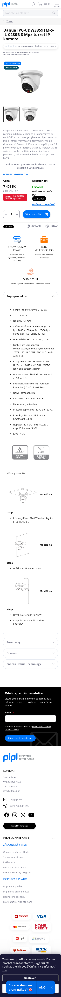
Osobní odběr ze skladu (16, 852)
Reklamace (9, 862)
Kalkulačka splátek (19, 197)
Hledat (54, 13)
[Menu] (57, 4)
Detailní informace (14, 174)
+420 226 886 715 (19, 805)
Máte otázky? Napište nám (17, 901)
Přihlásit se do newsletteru (20, 738)
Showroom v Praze (13, 857)
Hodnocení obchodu (14, 896)
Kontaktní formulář (19, 825)
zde (4, 970)
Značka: (16, 55)
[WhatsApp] (22, 814)
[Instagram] (14, 814)
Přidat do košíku (33, 214)
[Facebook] (6, 814)
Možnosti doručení (43, 204)
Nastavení (30, 978)
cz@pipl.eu (16, 799)
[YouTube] (31, 814)
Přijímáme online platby (16, 891)
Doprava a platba (12, 886)
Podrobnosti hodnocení (45, 46)
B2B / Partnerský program (17, 872)
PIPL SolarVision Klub (14, 867)
